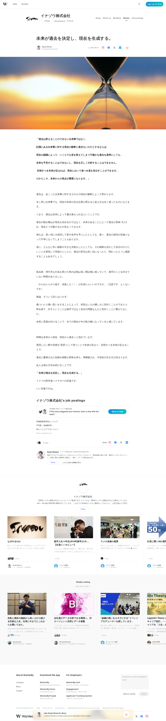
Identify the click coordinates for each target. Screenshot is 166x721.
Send (143, 694)
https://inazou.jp (59, 21)
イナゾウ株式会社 (55, 15)
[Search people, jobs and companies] (139, 4)
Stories (126, 18)
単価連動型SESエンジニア (47, 421)
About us (107, 18)
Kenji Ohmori (47, 46)
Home (98, 18)
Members (117, 18)
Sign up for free (155, 4)
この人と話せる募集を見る (71, 462)
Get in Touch (129, 694)
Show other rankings (82, 586)
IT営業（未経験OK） (44, 425)
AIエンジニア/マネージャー (47, 429)
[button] (25, 675)
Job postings (137, 18)
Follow (47, 21)
